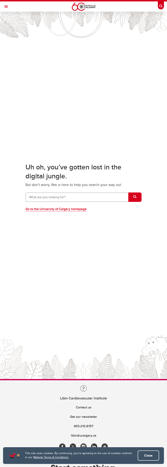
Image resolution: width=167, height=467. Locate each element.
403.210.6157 (83, 426)
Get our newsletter (83, 416)
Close (148, 455)
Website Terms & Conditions (50, 457)
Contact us (83, 407)
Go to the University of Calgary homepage (56, 209)
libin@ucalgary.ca (83, 435)
